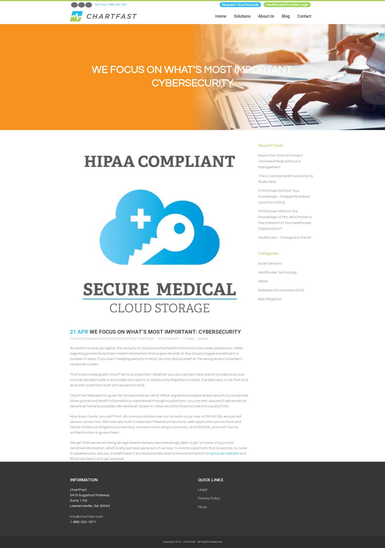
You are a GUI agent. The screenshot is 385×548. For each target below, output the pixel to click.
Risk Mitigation (270, 299)
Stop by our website (222, 453)
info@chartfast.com (86, 516)
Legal (202, 489)
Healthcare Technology (277, 272)
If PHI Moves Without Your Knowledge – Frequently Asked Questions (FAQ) (283, 196)
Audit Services (270, 263)
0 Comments (168, 338)
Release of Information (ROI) (109, 338)
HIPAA (263, 281)
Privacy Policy (209, 498)
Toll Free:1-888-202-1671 (111, 4)
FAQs (202, 507)
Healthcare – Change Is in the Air (284, 237)
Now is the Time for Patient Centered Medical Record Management (280, 161)
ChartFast (145, 338)
